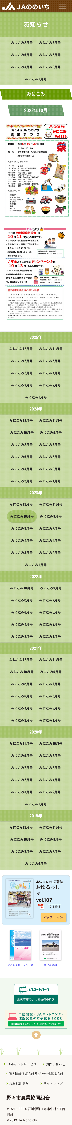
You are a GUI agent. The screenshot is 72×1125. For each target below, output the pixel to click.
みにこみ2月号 (50, 385)
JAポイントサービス (22, 1064)
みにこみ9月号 (51, 432)
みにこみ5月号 (50, 55)
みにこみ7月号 (50, 42)
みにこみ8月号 (22, 42)
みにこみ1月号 (36, 79)
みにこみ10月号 (22, 432)
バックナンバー (54, 917)
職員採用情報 (19, 1083)
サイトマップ (53, 1083)
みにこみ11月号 (51, 349)
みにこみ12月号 (21, 349)
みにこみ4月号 (22, 67)
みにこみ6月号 (22, 55)
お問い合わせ (55, 1064)
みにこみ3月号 (50, 67)
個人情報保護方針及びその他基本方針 (36, 1074)
